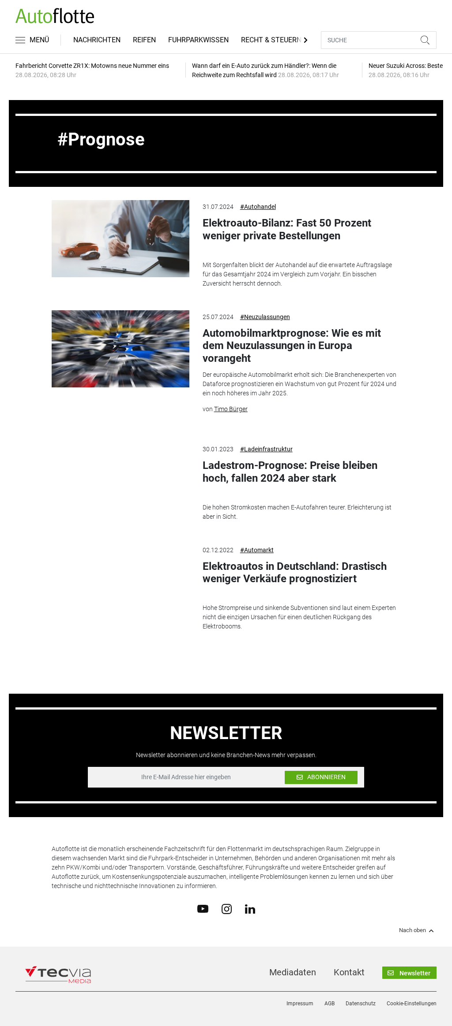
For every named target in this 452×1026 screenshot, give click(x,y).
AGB (329, 1003)
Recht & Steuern (271, 40)
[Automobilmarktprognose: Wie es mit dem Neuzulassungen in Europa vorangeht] (120, 348)
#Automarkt (257, 550)
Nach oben (412, 930)
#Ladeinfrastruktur (266, 449)
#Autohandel (258, 206)
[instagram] (227, 908)
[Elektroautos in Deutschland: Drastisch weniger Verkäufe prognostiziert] (120, 582)
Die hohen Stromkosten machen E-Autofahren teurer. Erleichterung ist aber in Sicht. (297, 512)
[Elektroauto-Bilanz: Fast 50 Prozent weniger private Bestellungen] (120, 238)
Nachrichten (97, 40)
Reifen (144, 40)
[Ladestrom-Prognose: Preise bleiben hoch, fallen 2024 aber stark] (120, 481)
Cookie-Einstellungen (412, 1003)
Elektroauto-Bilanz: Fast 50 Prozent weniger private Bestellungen (287, 229)
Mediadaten (292, 972)
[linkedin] (250, 908)
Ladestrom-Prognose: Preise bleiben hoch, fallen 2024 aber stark (290, 471)
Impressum (299, 1003)
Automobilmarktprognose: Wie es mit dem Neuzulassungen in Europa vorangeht (292, 346)
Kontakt (349, 972)
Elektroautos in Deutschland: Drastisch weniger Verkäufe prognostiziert (295, 572)
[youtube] (202, 908)
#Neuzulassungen (265, 316)
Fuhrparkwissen (198, 40)
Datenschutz (361, 1003)
